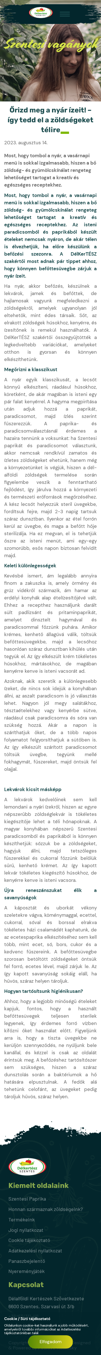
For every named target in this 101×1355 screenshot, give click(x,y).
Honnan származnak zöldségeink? (45, 1209)
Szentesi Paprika (27, 1198)
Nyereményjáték (26, 1271)
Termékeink (21, 1219)
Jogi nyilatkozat (25, 1230)
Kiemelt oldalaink (38, 1186)
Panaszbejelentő (26, 1261)
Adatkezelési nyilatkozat (35, 1250)
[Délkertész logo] (41, 13)
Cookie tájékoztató (29, 1240)
